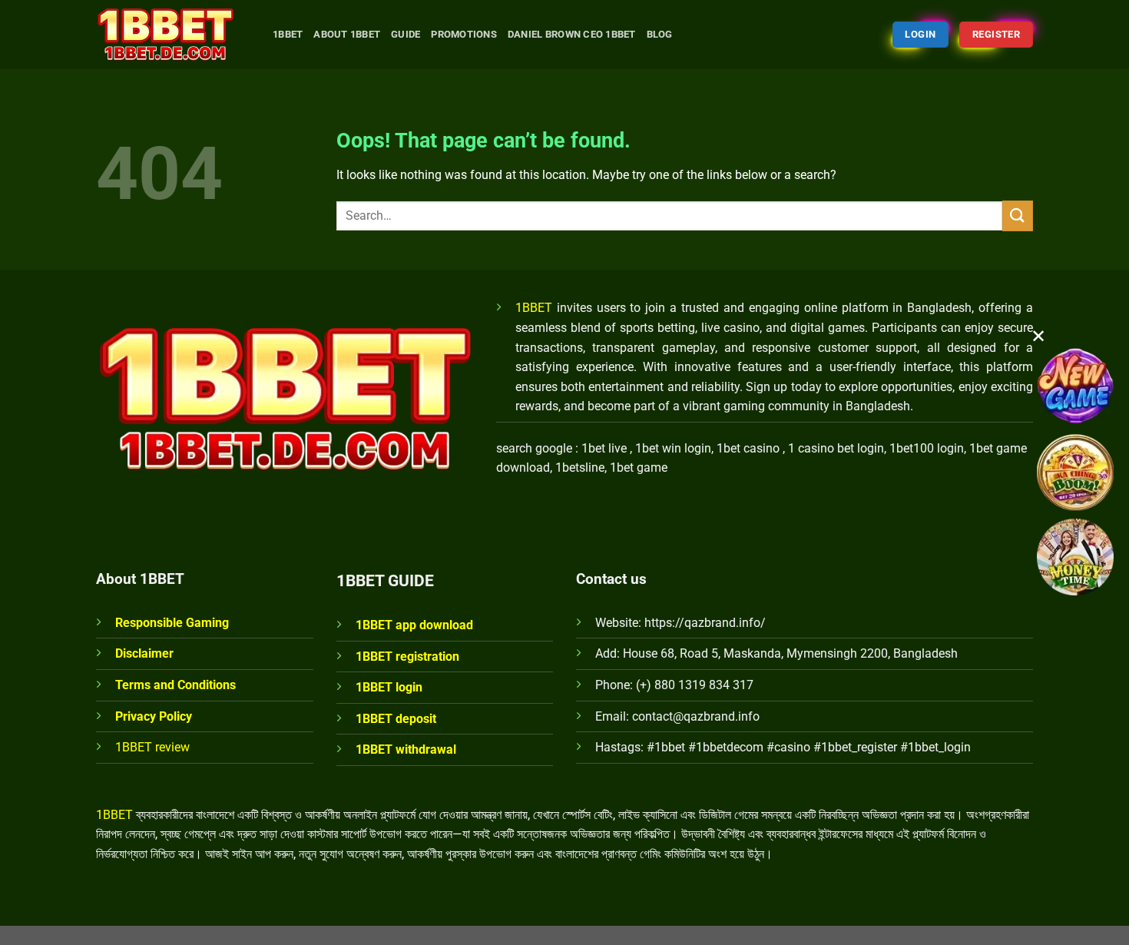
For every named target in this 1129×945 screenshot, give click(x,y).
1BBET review (152, 747)
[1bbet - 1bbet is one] (173, 34)
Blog (660, 34)
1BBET (533, 307)
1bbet (288, 34)
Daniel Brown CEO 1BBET (572, 34)
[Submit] (1017, 215)
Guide (405, 34)
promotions (464, 34)
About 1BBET (346, 34)
